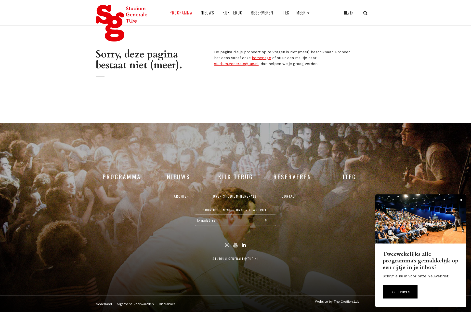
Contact (289, 196)
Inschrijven (400, 291)
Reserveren (262, 13)
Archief (181, 196)
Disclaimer (167, 304)
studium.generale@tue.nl (236, 64)
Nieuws (207, 13)
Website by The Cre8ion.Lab (337, 301)
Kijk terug (233, 13)
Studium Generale (122, 23)
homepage (261, 58)
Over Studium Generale (235, 196)
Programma (181, 13)
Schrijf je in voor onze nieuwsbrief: (235, 210)
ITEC (286, 13)
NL (346, 13)
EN (351, 13)
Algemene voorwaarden (135, 304)
